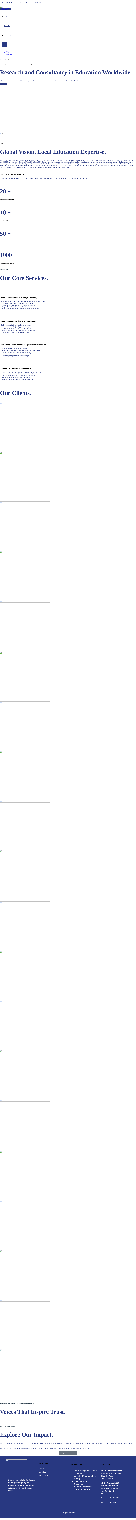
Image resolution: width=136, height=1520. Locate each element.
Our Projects (8, 35)
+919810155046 (112, 1502)
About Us (7, 26)
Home (6, 16)
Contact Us (5, 9)
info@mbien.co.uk (40, 2)
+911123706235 (24, 2)
